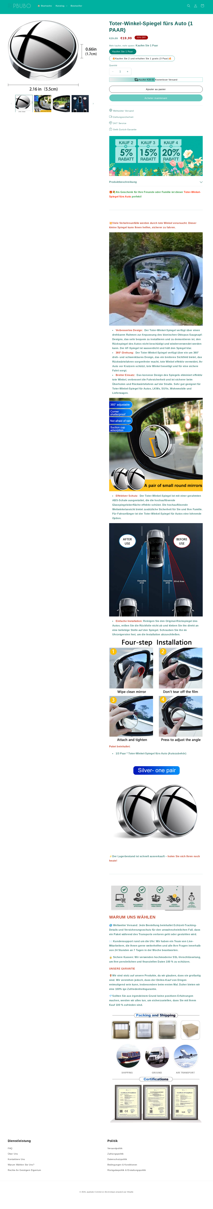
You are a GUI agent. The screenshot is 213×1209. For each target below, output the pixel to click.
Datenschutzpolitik (117, 1159)
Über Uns (13, 1154)
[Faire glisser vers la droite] (93, 103)
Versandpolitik (114, 1148)
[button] (61, 5)
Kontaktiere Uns (16, 1159)
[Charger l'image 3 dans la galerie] (61, 103)
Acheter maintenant (156, 98)
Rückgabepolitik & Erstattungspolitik (126, 1170)
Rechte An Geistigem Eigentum (24, 1170)
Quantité (113, 65)
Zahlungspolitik (115, 1154)
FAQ (10, 1148)
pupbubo (90, 1192)
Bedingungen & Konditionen (122, 1164)
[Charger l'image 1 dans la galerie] (24, 103)
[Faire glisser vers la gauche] (11, 103)
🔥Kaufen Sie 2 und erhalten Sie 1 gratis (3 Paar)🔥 (142, 58)
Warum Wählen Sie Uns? (21, 1164)
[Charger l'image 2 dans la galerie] (42, 103)
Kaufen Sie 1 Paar (122, 51)
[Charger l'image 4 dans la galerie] (80, 103)
